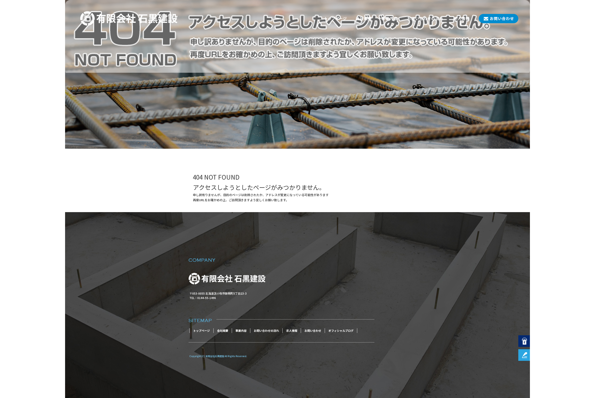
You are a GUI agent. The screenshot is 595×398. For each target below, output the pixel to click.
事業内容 (389, 19)
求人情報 (461, 19)
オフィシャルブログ (341, 330)
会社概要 (364, 19)
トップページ (336, 19)
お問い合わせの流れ (425, 19)
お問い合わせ (496, 19)
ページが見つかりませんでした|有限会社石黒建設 (108, 138)
